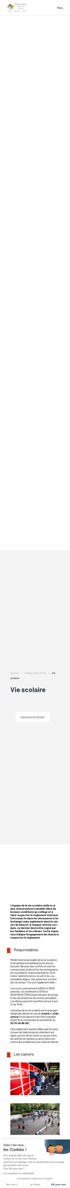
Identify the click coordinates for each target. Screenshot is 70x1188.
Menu (60, 7)
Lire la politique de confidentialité (18, 1173)
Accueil (14, 673)
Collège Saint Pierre (35, 673)
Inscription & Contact (33, 717)
